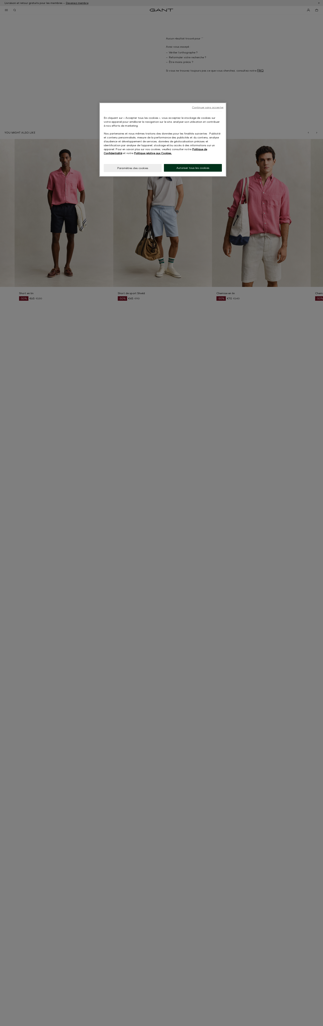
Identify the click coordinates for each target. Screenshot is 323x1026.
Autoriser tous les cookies (192, 167)
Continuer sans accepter (208, 107)
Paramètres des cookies (132, 168)
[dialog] (162, 140)
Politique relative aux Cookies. (153, 153)
